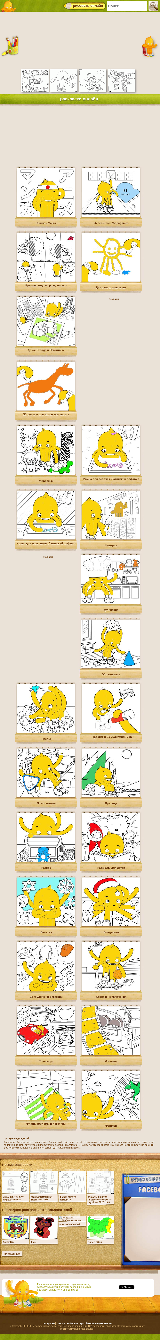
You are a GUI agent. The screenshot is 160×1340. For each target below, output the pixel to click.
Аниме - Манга (46, 223)
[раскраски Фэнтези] (111, 1119)
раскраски (49, 1323)
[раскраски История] (111, 538)
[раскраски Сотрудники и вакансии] (46, 990)
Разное (46, 867)
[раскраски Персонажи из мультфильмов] (111, 732)
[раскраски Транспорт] (46, 1054)
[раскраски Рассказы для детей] (111, 861)
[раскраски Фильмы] (111, 1054)
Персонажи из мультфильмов (111, 736)
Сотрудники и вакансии (46, 996)
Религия (46, 932)
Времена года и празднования (46, 285)
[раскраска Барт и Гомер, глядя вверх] (92, 91)
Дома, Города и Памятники (46, 350)
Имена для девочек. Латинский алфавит (111, 478)
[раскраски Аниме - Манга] (46, 216)
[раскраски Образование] (110, 667)
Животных (46, 480)
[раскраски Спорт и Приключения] (111, 990)
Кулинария (110, 609)
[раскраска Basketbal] (15, 1238)
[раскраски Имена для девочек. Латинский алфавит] (111, 474)
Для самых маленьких (111, 287)
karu (33, 1242)
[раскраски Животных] (46, 474)
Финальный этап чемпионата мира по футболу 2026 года (99, 1199)
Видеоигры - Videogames (111, 223)
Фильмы (111, 1061)
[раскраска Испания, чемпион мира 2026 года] (15, 1193)
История (111, 545)
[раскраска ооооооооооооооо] (72, 1220)
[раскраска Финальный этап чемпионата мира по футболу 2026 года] (100, 1193)
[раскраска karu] (44, 1238)
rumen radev (95, 1242)
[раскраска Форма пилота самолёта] (72, 1193)
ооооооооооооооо (70, 1224)
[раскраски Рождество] (111, 925)
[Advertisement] (79, 40)
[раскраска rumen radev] (100, 1238)
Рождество (111, 932)
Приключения (46, 803)
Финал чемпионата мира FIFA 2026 (42, 1198)
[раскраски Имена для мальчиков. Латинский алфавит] (46, 538)
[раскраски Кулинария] (110, 603)
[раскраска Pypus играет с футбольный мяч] (63, 91)
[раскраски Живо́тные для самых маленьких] (46, 409)
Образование (111, 674)
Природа (111, 803)
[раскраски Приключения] (46, 796)
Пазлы (46, 738)
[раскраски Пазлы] (46, 732)
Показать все (12, 1253)
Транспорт (46, 1061)
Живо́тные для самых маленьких (46, 414)
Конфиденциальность (99, 1323)
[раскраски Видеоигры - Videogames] (111, 216)
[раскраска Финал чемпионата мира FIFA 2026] (44, 1193)
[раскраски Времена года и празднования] (46, 280)
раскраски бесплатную (71, 1323)
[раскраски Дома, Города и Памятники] (46, 345)
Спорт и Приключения (111, 996)
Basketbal (8, 1242)
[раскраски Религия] (46, 925)
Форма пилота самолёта (68, 1198)
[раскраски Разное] (46, 861)
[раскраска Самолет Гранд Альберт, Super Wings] (121, 91)
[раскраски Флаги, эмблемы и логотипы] (46, 1119)
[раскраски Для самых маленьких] (111, 280)
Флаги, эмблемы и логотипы (46, 1123)
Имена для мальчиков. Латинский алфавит (46, 543)
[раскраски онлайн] (10, 6)
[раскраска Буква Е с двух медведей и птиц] (35, 91)
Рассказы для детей (111, 867)
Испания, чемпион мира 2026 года (13, 1198)
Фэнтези (111, 1125)
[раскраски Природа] (111, 796)
